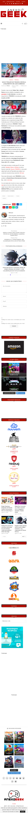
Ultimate (17, 167)
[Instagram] (9, 3)
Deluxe (12, 167)
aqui (2, 185)
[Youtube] (13, 3)
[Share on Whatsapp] (13, 207)
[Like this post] (14, 204)
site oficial (9, 180)
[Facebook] (5, 3)
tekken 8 (4, 198)
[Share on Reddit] (10, 207)
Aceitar (22, 811)
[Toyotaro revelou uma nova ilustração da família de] (9, 762)
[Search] (22, 24)
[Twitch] (20, 3)
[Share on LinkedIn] (7, 207)
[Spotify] (23, 778)
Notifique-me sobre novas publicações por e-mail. (13, 323)
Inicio (4, 1)
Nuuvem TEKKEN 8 (15, 169)
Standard (8, 167)
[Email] (15, 3)
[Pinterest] (11, 3)
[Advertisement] (14, 44)
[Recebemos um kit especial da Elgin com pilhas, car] (19, 749)
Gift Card (22, 173)
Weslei (8, 85)
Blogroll (18, 1)
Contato (23, 1)
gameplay (3, 94)
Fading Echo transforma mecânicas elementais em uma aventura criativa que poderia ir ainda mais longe (7, 528)
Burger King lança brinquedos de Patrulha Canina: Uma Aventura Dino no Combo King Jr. (7, 508)
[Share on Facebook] (18, 204)
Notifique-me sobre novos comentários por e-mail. (13, 319)
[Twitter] (7, 3)
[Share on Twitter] (20, 204)
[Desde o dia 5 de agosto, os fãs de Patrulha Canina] (9, 737)
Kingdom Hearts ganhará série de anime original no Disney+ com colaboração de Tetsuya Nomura (14, 269)
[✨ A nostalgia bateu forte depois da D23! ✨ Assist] (19, 762)
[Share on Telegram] (16, 207)
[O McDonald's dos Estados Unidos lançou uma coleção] (19, 737)
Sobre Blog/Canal (11, 1)
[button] (2, 262)
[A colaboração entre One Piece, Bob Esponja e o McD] (9, 749)
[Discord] (22, 3)
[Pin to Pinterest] (4, 207)
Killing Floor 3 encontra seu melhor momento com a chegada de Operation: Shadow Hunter (20, 509)
